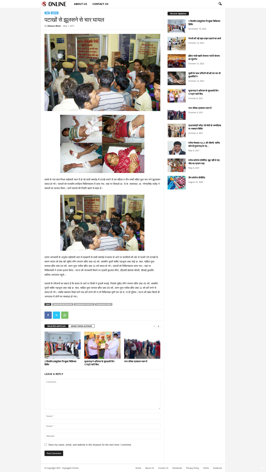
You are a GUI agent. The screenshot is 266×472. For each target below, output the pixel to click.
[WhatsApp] (64, 315)
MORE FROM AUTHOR (81, 326)
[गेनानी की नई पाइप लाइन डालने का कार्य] (177, 43)
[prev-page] (154, 326)
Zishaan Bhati (54, 25)
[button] (220, 4)
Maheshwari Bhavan (63, 304)
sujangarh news (103, 304)
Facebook (217, 468)
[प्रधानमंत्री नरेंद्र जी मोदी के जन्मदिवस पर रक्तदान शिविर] (177, 130)
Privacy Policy (192, 468)
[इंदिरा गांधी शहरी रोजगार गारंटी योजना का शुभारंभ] (177, 61)
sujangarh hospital (84, 304)
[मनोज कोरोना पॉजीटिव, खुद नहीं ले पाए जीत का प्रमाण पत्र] (177, 165)
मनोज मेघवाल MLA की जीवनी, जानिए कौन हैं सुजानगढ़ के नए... (204, 144)
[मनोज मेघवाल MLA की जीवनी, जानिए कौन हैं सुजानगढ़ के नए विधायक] (177, 148)
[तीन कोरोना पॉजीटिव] (177, 182)
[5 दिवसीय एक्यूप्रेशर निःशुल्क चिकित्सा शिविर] (63, 345)
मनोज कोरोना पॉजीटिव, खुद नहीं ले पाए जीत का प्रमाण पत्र (204, 161)
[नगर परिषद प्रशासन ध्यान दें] (142, 345)
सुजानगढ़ (54, 13)
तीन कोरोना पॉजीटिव (196, 177)
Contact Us (100, 4)
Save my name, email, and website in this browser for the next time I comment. (90, 444)
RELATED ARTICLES (56, 326)
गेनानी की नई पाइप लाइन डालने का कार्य (204, 38)
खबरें (47, 13)
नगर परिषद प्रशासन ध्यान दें (135, 361)
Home (138, 468)
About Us (80, 4)
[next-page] (158, 326)
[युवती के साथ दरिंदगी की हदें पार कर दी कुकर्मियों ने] (177, 78)
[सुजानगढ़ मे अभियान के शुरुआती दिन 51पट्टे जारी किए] (102, 345)
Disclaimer (177, 468)
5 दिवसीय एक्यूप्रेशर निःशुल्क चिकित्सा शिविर (60, 363)
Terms (206, 468)
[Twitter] (56, 315)
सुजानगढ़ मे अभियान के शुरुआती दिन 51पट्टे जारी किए (99, 363)
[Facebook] (48, 315)
